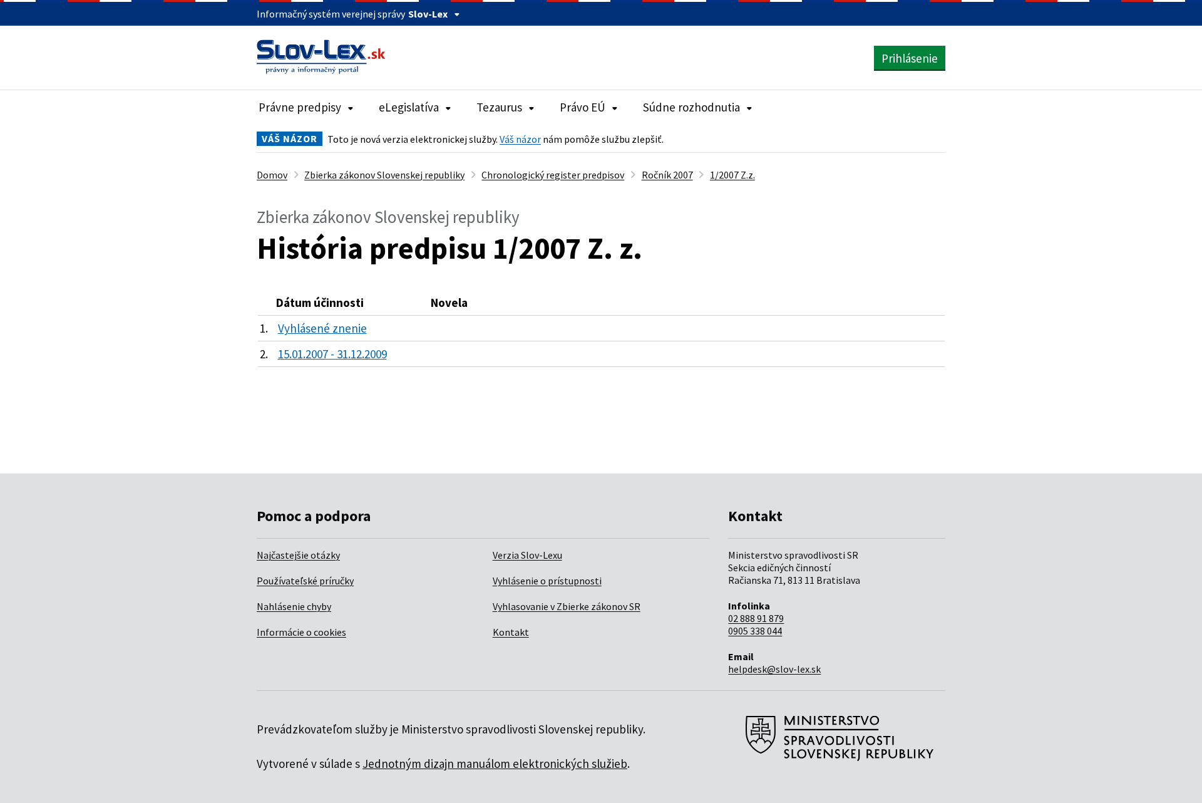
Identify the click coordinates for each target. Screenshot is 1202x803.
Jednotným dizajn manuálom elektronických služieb (494, 763)
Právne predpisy (300, 107)
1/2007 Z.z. (732, 174)
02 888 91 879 (756, 618)
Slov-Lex (428, 14)
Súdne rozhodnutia (691, 107)
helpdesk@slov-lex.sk (774, 669)
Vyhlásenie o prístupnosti (547, 580)
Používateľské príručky (305, 580)
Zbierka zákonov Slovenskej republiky (384, 174)
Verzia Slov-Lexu (527, 555)
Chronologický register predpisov (552, 174)
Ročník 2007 (667, 174)
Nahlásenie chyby (294, 606)
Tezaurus (499, 107)
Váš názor (520, 139)
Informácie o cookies (301, 632)
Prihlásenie (909, 58)
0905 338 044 (755, 630)
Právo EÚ (582, 107)
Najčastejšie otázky (298, 555)
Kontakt (511, 632)
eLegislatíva (409, 107)
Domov (272, 174)
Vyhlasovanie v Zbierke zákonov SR (566, 606)
